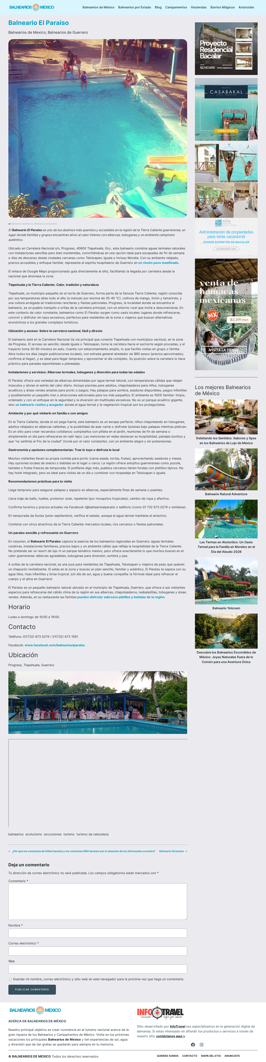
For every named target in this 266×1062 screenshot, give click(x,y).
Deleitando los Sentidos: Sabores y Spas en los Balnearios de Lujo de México (226, 440)
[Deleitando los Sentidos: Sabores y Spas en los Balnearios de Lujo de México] (226, 418)
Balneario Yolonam (226, 608)
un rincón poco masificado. (158, 263)
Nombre (15, 925)
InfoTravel (177, 1026)
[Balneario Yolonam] (226, 581)
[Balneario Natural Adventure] (226, 470)
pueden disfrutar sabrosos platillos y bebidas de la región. (121, 597)
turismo (69, 834)
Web (11, 961)
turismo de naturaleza (93, 834)
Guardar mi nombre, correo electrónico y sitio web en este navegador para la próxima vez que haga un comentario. (98, 979)
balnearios (16, 834)
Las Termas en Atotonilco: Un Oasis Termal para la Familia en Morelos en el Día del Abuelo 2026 (226, 547)
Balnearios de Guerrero (68, 32)
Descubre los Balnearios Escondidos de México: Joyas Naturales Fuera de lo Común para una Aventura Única (226, 657)
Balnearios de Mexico (27, 32)
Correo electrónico (23, 943)
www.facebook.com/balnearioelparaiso (55, 645)
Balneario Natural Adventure (226, 494)
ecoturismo (34, 834)
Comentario (18, 881)
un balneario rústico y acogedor (39, 405)
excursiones (53, 834)
